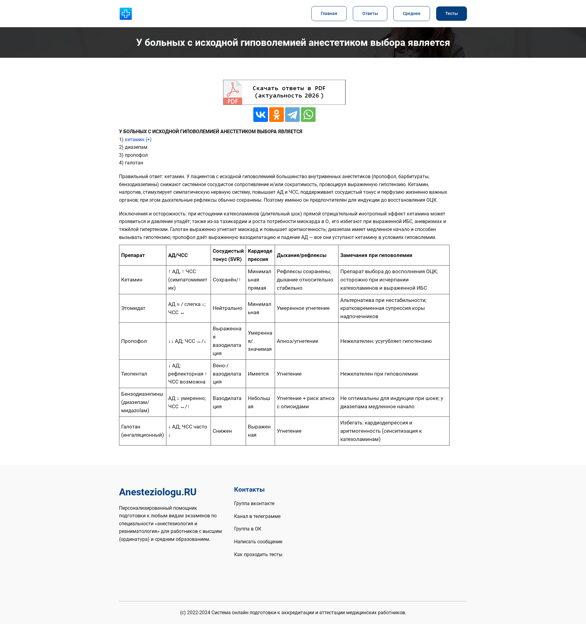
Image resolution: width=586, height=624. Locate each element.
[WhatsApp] (308, 114)
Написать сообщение (258, 542)
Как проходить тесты (258, 554)
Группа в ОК (247, 529)
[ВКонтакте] (260, 114)
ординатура (134, 539)
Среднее (412, 13)
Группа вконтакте (254, 503)
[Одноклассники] (276, 114)
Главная (329, 13)
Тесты (451, 13)
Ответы (370, 13)
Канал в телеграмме (257, 516)
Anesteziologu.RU (158, 492)
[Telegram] (292, 114)
